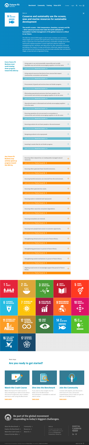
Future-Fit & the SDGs (11, 434)
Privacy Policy (29, 443)
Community (41, 5)
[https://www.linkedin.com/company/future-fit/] (73, 434)
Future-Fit (55, 431)
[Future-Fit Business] (12, 5)
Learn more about (35, 68)
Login (72, 6)
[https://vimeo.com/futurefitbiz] (76, 434)
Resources (27, 429)
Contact (67, 6)
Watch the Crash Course (12, 431)
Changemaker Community (54, 433)
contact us (58, 434)
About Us (26, 431)
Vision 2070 (57, 5)
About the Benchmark (11, 426)
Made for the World (43, 443)
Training (49, 5)
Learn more (8, 399)
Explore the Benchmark (12, 429)
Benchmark (32, 5)
